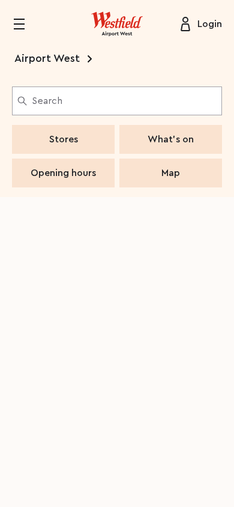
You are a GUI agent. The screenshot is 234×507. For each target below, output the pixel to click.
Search (47, 101)
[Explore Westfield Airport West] (117, 24)
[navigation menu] (26, 24)
